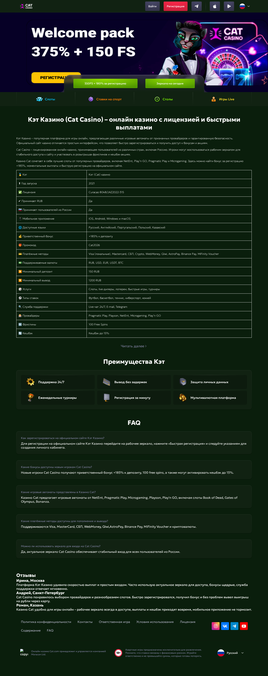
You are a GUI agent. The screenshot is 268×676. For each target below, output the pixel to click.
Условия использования (155, 622)
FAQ (50, 630)
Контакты (85, 622)
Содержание (31, 630)
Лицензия (187, 622)
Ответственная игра (114, 622)
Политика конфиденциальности (46, 622)
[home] (26, 6)
